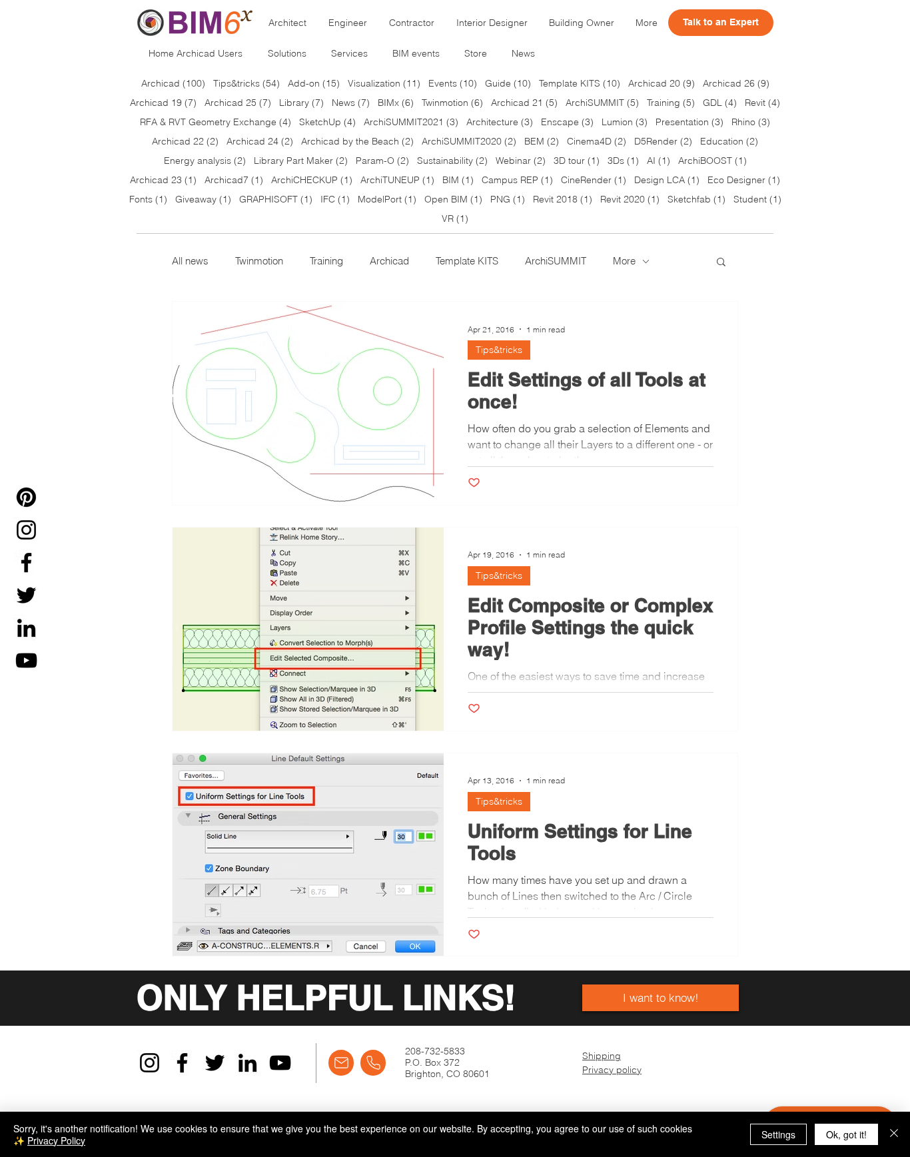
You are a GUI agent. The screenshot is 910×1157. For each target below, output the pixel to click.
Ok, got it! (846, 1134)
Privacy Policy (56, 1140)
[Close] (894, 1134)
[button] (698, 415)
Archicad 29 (551, 693)
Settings (778, 1134)
